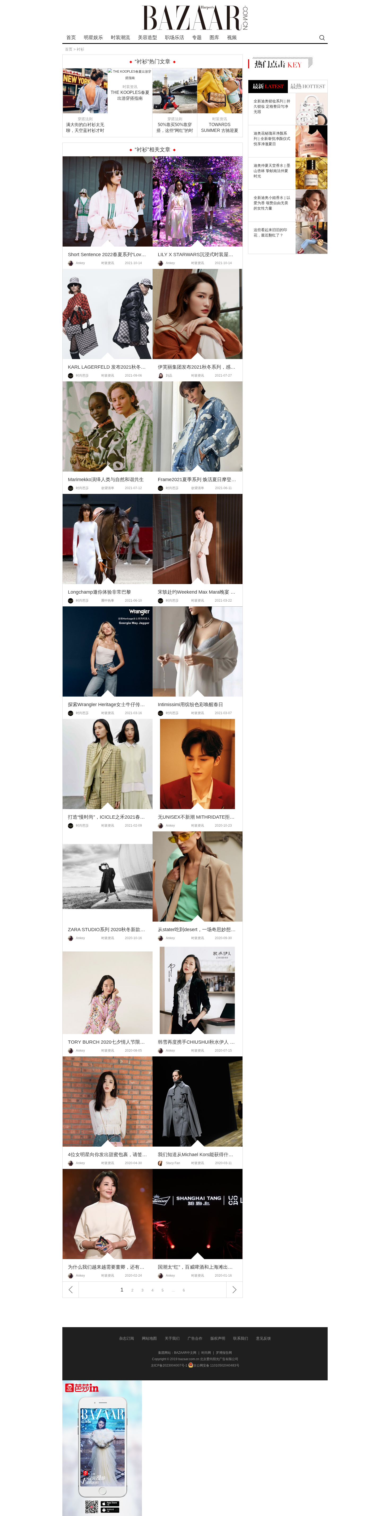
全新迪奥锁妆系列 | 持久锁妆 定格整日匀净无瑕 (272, 106)
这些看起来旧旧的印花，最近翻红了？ (270, 232)
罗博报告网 (224, 1353)
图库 (214, 37)
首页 (71, 37)
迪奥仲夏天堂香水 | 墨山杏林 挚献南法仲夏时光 (272, 170)
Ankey (80, 263)
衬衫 (80, 49)
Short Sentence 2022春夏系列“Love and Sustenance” (107, 254)
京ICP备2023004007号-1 (169, 1365)
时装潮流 (120, 37)
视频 (232, 37)
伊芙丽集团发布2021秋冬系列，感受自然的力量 (197, 367)
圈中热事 (107, 600)
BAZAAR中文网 (185, 1353)
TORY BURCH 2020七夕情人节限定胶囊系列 (107, 1042)
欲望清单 (107, 488)
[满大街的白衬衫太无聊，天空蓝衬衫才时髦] (85, 71)
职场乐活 (174, 37)
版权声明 (217, 1338)
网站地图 (149, 1338)
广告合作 (195, 1338)
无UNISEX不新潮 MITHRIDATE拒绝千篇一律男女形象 (197, 817)
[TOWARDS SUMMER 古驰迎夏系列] (219, 71)
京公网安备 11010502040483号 (216, 1365)
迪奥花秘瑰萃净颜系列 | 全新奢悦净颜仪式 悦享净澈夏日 (272, 138)
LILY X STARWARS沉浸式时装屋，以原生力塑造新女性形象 (197, 254)
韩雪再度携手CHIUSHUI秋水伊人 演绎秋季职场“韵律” (197, 1042)
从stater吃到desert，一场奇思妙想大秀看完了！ (197, 929)
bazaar (195, 18)
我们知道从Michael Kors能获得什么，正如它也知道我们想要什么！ (197, 1154)
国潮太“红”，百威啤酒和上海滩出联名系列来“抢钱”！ (197, 1267)
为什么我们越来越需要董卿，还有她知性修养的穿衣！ (107, 1267)
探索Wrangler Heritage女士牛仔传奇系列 (107, 704)
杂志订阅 (126, 1338)
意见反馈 (263, 1338)
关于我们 (172, 1338)
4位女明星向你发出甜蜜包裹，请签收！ (107, 1154)
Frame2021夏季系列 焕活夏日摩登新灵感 (197, 479)
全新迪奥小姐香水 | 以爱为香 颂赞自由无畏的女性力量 (272, 202)
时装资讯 (130, 87)
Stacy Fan (173, 1163)
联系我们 (240, 1338)
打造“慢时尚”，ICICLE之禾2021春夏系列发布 (107, 817)
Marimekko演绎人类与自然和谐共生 (106, 479)
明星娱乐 (93, 37)
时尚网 (206, 1353)
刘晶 (169, 375)
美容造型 (147, 37)
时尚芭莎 (82, 375)
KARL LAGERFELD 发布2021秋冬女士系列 (107, 367)
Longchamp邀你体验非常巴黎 (99, 592)
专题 (197, 37)
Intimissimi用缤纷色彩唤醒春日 (190, 704)
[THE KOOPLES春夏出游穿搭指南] (130, 71)
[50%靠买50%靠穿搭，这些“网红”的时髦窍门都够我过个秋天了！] (175, 71)
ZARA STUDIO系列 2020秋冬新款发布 (107, 929)
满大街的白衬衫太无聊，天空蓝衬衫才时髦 (85, 128)
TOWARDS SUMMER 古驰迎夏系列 (219, 128)
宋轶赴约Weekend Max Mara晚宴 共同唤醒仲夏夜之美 (197, 592)
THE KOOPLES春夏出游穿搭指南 (130, 95)
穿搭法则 (85, 119)
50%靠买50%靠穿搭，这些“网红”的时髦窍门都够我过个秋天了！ (175, 128)
